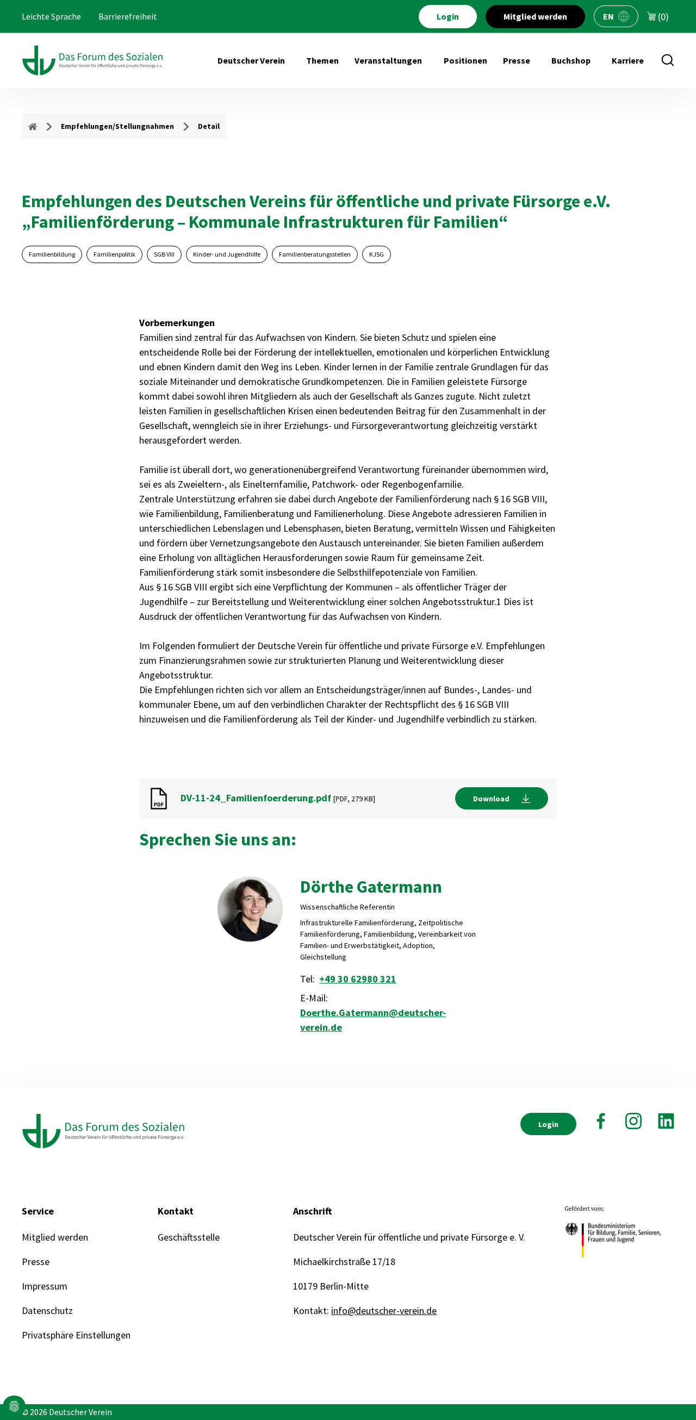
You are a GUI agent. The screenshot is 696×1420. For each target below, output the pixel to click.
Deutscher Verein (251, 60)
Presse (516, 60)
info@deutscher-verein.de (384, 1310)
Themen (322, 60)
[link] (501, 798)
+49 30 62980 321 (357, 979)
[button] (14, 1406)
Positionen (465, 60)
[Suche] (667, 60)
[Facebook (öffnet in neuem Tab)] (601, 1121)
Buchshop (571, 60)
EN (608, 16)
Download (491, 799)
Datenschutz (47, 1310)
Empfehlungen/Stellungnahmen (117, 126)
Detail (209, 126)
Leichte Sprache (51, 16)
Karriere (628, 60)
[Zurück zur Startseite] (92, 60)
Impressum (44, 1286)
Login (448, 16)
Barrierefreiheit (127, 16)
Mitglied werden (535, 16)
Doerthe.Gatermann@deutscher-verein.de (373, 1019)
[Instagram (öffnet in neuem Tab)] (633, 1121)
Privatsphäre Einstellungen (76, 1335)
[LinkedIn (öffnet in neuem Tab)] (666, 1121)
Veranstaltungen (388, 60)
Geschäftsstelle (189, 1237)
